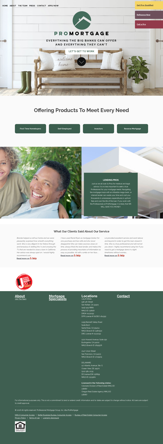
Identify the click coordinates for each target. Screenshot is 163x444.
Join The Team (20, 299)
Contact (41, 6)
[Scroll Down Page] (81, 61)
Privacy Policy (20, 418)
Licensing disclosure (51, 418)
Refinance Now (143, 15)
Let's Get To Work (81, 51)
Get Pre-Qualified (145, 5)
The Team (22, 6)
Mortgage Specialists (58, 297)
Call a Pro (141, 24)
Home (5, 6)
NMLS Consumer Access (25, 415)
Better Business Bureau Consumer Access (54, 415)
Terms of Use (34, 418)
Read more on (27, 258)
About (13, 6)
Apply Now (53, 6)
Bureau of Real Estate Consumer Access (91, 415)
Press (32, 6)
